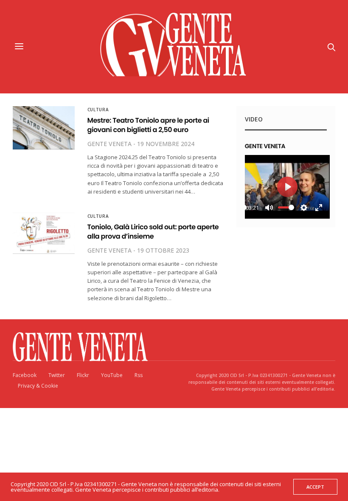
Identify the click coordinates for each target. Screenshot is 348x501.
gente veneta (109, 144)
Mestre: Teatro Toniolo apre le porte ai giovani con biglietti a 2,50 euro (148, 125)
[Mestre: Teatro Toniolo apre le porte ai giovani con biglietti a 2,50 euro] (44, 127)
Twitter (56, 375)
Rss (139, 375)
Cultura (98, 109)
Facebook (24, 375)
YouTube (112, 375)
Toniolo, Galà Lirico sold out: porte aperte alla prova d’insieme (153, 231)
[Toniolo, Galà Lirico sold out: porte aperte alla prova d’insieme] (44, 233)
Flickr (83, 375)
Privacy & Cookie (38, 385)
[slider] (286, 207)
